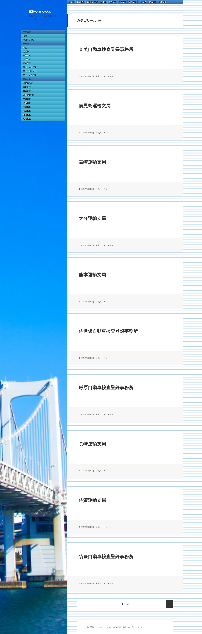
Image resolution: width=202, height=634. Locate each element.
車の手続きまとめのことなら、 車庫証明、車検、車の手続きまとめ (115, 627)
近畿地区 (27, 103)
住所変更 (27, 59)
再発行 (26, 51)
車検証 (26, 43)
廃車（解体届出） (30, 71)
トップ (71, 2)
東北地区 (27, 87)
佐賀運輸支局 (92, 500)
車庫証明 (27, 31)
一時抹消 (142, 2)
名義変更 (27, 55)
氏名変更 (27, 63)
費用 (25, 35)
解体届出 (152, 2)
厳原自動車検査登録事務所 (106, 387)
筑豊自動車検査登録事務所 (106, 556)
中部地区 (27, 99)
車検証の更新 (92, 2)
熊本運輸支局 (92, 274)
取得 (25, 47)
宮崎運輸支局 (92, 162)
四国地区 (27, 111)
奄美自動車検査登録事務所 (106, 49)
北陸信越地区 (28, 95)
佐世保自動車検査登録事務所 (108, 331)
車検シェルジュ (40, 11)
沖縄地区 (27, 119)
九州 (100, 76)
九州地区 (27, 115)
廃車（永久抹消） (30, 75)
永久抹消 (162, 2)
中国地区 (27, 107)
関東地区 (27, 91)
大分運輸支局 (92, 218)
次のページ (169, 604)
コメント (109, 76)
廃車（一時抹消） (30, 67)
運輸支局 (27, 79)
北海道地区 (27, 83)
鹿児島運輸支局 (95, 105)
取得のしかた (28, 39)
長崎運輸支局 (92, 443)
